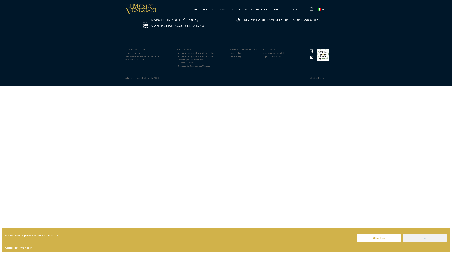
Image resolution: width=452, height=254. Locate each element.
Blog (274, 9)
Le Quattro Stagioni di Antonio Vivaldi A (195, 53)
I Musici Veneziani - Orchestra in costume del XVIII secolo (140, 9)
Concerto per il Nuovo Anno (190, 59)
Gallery (261, 9)
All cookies (378, 238)
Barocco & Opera (185, 62)
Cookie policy (11, 247)
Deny (424, 238)
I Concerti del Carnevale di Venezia (193, 66)
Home (194, 9)
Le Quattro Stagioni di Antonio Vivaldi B (195, 56)
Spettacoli (209, 9)
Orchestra (228, 9)
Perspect (322, 78)
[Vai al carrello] (311, 9)
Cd (283, 9)
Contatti (295, 9)
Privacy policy (26, 247)
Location (246, 9)
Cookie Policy (235, 56)
